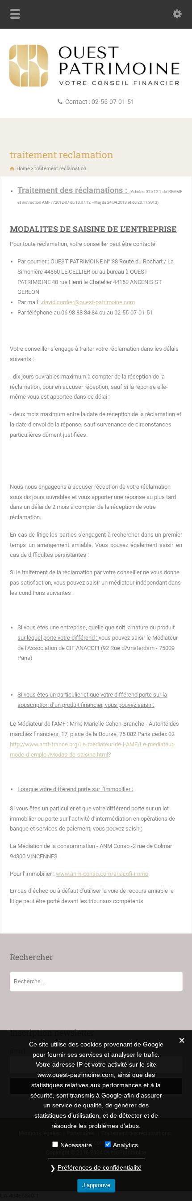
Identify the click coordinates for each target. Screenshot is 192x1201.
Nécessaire (76, 1145)
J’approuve (96, 1185)
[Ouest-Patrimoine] (96, 86)
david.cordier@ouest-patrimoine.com (88, 302)
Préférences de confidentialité (100, 1167)
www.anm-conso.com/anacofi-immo (102, 873)
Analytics (125, 1145)
